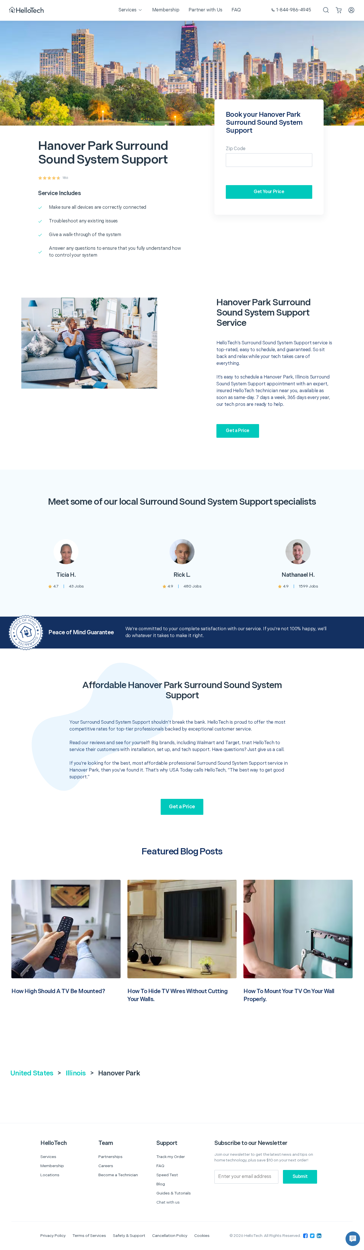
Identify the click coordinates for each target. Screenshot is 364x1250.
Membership (52, 1165)
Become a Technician (118, 1175)
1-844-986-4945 (293, 10)
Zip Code (235, 149)
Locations (49, 1175)
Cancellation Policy (169, 1235)
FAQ (160, 1165)
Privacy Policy (53, 1235)
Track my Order (170, 1156)
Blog (160, 1184)
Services (48, 1156)
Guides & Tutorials (173, 1193)
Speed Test (167, 1175)
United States (31, 1073)
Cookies (202, 1235)
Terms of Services (89, 1235)
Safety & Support (129, 1235)
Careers (105, 1165)
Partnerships (110, 1156)
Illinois (76, 1073)
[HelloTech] (27, 10)
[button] (353, 1238)
